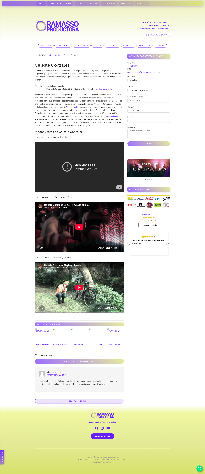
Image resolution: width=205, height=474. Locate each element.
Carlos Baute (112, 116)
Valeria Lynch (71, 107)
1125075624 (164, 25)
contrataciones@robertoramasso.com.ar (153, 28)
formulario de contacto (103, 89)
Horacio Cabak (96, 344)
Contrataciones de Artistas (109, 457)
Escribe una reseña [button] (149, 225)
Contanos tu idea (102, 436)
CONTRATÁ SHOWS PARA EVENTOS (155, 22)
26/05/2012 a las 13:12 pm (58, 375)
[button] (168, 244)
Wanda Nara (78, 344)
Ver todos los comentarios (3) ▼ (79, 361)
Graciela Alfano (42, 344)
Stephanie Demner (60, 344)
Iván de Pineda (114, 344)
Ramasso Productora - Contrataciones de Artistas (57, 26)
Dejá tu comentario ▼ (79, 401)
